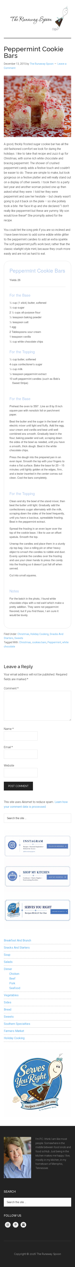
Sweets (18, 638)
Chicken (14, 974)
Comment (11, 688)
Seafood (14, 988)
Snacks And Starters (17, 947)
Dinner (8, 969)
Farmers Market (14, 1031)
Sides (7, 1002)
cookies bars (39, 642)
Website (9, 765)
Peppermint (54, 642)
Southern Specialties (17, 1024)
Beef (12, 978)
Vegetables (11, 995)
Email (8, 747)
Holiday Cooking (39, 634)
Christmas (23, 634)
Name (9, 729)
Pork (12, 983)
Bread (7, 1009)
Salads (8, 962)
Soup (7, 954)
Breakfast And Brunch (17, 940)
